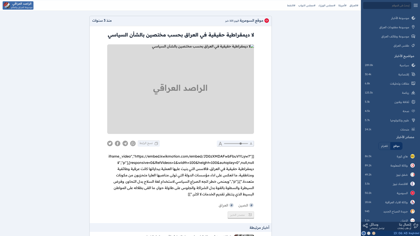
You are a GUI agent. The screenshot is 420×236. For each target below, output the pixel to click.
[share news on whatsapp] (133, 143)
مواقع (396, 146)
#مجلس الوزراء (326, 5)
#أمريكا (342, 5)
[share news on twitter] (110, 143)
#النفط (291, 5)
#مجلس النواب (306, 5)
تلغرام (384, 146)
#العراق (353, 5)
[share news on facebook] (117, 143)
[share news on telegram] (125, 143)
